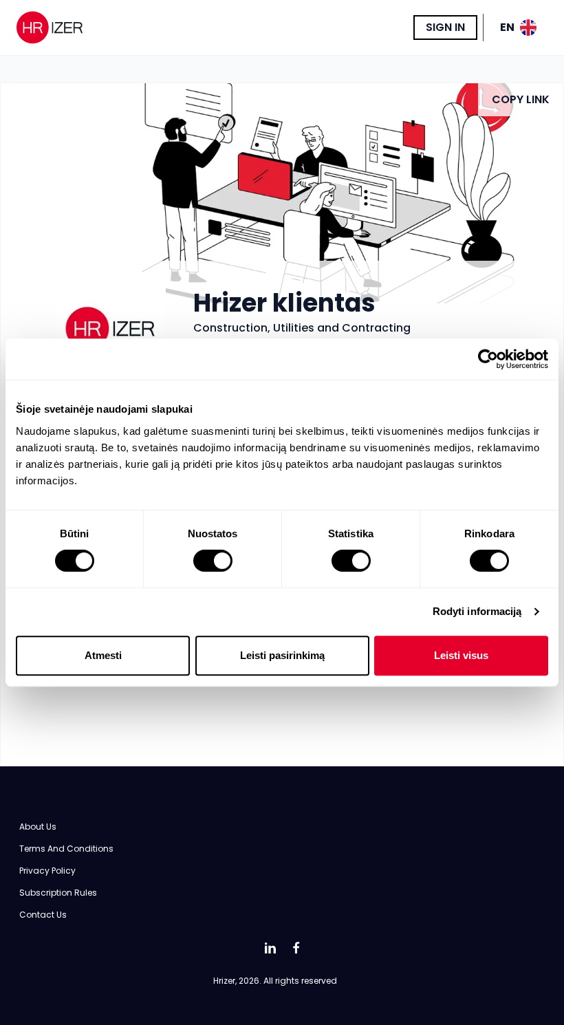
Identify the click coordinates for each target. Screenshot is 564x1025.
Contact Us (43, 914)
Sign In (445, 27)
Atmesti (103, 655)
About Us (37, 826)
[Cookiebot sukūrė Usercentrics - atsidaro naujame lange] (488, 359)
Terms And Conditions (66, 848)
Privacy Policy (47, 870)
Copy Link (521, 99)
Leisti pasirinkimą (282, 655)
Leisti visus (461, 655)
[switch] (212, 561)
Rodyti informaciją (477, 611)
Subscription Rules (58, 892)
